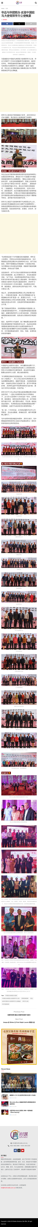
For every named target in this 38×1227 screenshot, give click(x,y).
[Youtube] (22, 1150)
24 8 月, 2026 (6, 1090)
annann (5, 19)
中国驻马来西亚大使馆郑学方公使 (10, 998)
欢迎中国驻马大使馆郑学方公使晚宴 (11, 1001)
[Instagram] (19, 1150)
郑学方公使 (25, 1001)
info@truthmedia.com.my (8, 1188)
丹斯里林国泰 (24, 998)
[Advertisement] (19, 92)
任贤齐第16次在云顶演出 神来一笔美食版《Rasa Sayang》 (21, 1111)
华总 (31, 998)
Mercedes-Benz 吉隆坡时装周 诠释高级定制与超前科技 (23, 1103)
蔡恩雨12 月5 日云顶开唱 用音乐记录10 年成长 (23, 1095)
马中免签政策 (5, 1004)
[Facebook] (15, 1150)
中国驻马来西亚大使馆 (11, 995)
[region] (19, 1047)
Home (2, 8)
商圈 (7, 8)
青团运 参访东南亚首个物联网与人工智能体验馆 (17, 1088)
